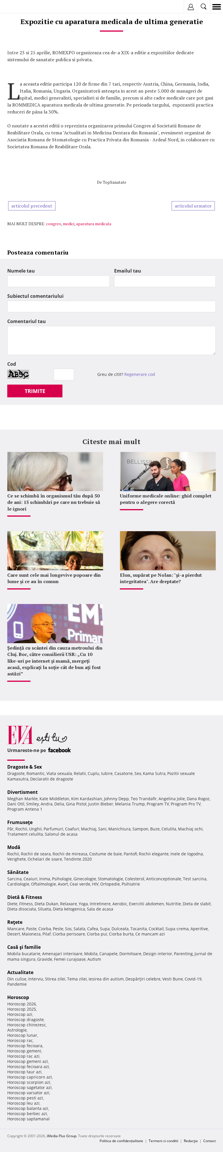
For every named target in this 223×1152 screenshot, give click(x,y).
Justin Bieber (100, 804)
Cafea (92, 928)
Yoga (83, 903)
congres (53, 223)
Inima (44, 878)
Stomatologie (110, 878)
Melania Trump (130, 804)
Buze (155, 829)
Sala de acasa (100, 909)
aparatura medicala (93, 223)
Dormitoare (130, 953)
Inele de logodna (186, 854)
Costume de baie (105, 854)
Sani (102, 829)
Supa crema (177, 928)
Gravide (44, 959)
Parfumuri (53, 829)
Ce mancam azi (150, 934)
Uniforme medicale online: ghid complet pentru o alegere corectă (165, 499)
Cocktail (156, 928)
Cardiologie (18, 884)
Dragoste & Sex (24, 767)
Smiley (32, 804)
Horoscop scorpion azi (28, 1082)
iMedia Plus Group (61, 1135)
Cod (11, 364)
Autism (94, 959)
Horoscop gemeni (24, 1051)
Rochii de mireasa (70, 854)
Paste (31, 928)
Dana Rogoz (198, 798)
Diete (12, 903)
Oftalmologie (43, 884)
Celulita (168, 829)
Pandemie (17, 984)
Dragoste (16, 773)
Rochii (21, 829)
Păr (10, 829)
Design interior (157, 953)
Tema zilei (77, 979)
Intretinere (100, 903)
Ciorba (44, 928)
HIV (95, 884)
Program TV (158, 804)
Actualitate (20, 972)
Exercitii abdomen (146, 903)
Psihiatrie (131, 884)
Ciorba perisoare (69, 934)
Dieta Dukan (46, 903)
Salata (79, 928)
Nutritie (173, 903)
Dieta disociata (21, 909)
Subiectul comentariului (35, 296)
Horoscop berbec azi (27, 1113)
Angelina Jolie (172, 798)
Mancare (15, 928)
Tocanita (138, 928)
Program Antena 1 (24, 809)
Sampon (140, 829)
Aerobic (119, 903)
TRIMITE (35, 390)
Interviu (35, 979)
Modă (13, 847)
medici (68, 223)
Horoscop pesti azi (25, 1098)
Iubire (107, 773)
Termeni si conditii (163, 1140)
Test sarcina (194, 878)
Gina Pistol (76, 804)
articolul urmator (193, 206)
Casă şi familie (24, 947)
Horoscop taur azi (24, 1072)
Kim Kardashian (86, 798)
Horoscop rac (20, 1040)
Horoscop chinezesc (26, 1024)
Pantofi (130, 854)
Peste (58, 928)
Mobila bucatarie (23, 953)
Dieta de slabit (197, 903)
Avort (63, 884)
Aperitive (199, 928)
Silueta (44, 909)
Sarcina (14, 878)
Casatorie (123, 773)
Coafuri (72, 829)
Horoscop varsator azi (28, 1092)
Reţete (14, 922)
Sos (68, 928)
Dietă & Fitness (24, 897)
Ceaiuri (30, 878)
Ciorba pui (97, 934)
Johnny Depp (116, 798)
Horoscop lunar (22, 1035)
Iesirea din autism (106, 979)
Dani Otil (15, 804)
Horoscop (18, 997)
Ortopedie (110, 884)
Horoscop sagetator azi (29, 1087)
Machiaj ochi (190, 829)
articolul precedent (31, 206)
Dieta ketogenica (69, 909)
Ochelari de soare (45, 859)
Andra (47, 804)
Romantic (35, 773)
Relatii (80, 773)
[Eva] (18, 6)
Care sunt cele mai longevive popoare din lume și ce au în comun (54, 578)
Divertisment (22, 792)
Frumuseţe (20, 822)
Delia (59, 804)
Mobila (91, 953)
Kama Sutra (154, 773)
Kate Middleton (54, 798)
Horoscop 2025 (21, 1009)
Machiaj (88, 829)
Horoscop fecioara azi (28, 1066)
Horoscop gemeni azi (27, 1061)
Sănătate (17, 872)
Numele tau (21, 271)
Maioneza (31, 934)
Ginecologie (84, 878)
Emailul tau (127, 271)
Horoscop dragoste (25, 1019)
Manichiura (119, 829)
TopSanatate (114, 182)
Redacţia (191, 1140)
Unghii (35, 829)
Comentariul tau (26, 321)
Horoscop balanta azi (27, 1108)
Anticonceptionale (163, 878)
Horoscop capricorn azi (29, 1077)
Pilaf (46, 934)
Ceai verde (80, 884)
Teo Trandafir (144, 798)
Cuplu (93, 773)
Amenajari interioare (62, 953)
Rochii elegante (154, 854)
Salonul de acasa (61, 834)
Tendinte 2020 (78, 859)
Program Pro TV (186, 804)
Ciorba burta (121, 934)
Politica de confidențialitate (121, 1140)
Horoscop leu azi (23, 1103)
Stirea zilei (55, 979)
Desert (13, 934)
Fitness (26, 903)
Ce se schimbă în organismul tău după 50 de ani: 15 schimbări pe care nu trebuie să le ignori (53, 502)
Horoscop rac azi (23, 1056)
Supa (105, 928)
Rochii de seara (36, 854)
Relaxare (68, 903)
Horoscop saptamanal (28, 1119)
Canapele (108, 953)
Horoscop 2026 (21, 1004)
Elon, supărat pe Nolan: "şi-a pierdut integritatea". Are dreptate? (161, 578)
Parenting (183, 953)
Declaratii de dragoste (51, 779)
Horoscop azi (19, 1014)
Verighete (16, 859)
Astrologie (17, 1030)
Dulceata (120, 928)
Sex (137, 773)
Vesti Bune (172, 979)
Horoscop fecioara (24, 1045)
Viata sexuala (59, 773)
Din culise (16, 979)
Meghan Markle (22, 798)
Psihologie (62, 878)
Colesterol (134, 878)
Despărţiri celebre (143, 979)
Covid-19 (193, 979)
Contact (209, 1140)
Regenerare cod (139, 374)
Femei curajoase (70, 959)
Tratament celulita (25, 834)
